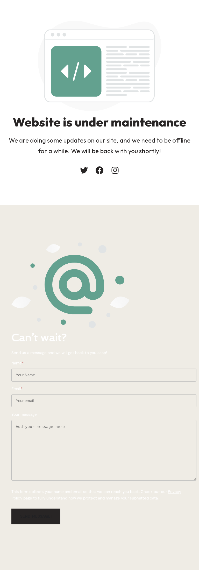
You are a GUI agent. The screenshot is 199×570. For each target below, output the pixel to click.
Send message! (36, 516)
